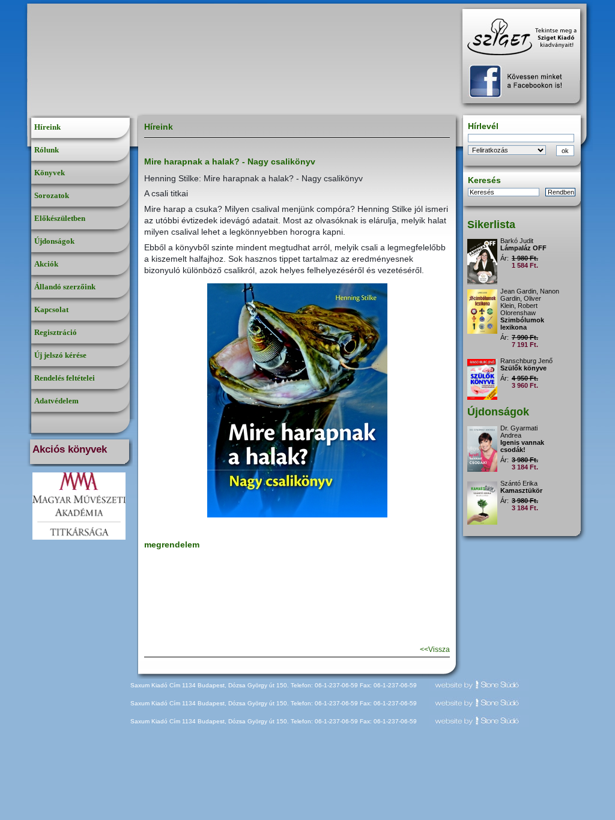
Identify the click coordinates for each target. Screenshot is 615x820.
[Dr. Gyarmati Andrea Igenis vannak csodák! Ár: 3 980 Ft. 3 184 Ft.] (524, 422)
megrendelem (171, 544)
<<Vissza (435, 649)
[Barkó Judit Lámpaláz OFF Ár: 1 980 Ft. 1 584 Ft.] (524, 235)
